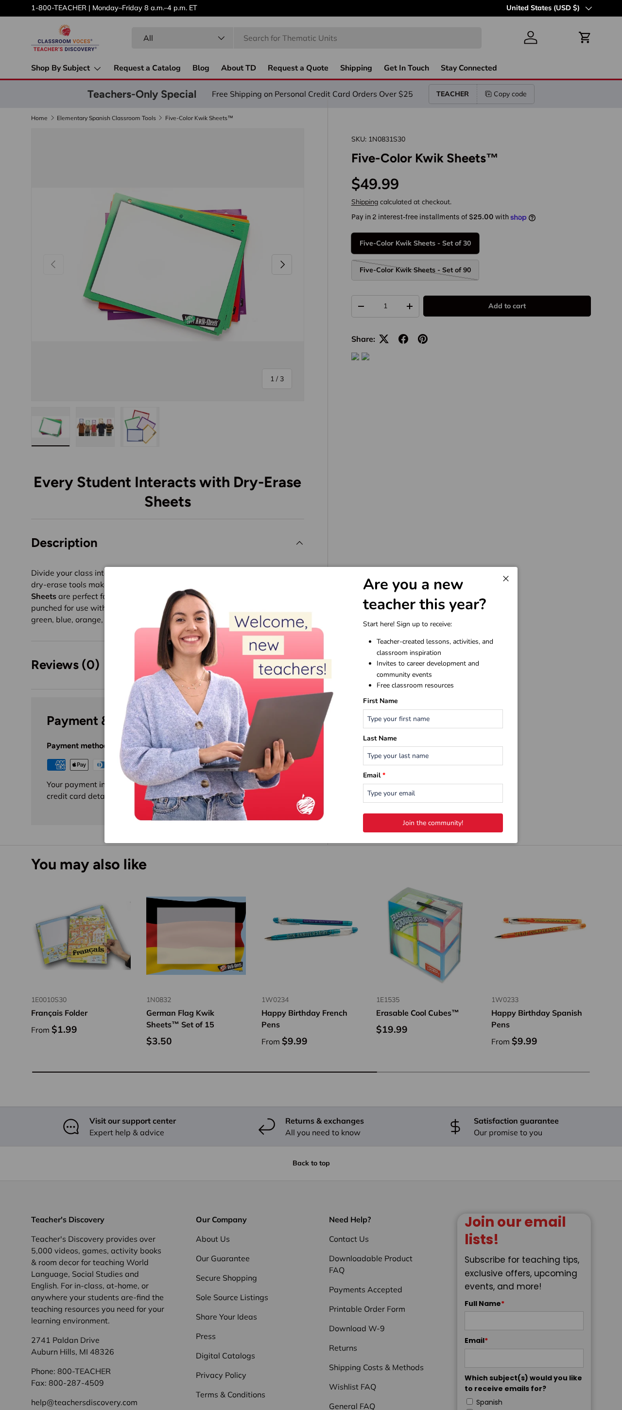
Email (374, 775)
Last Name (380, 738)
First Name (380, 700)
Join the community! (433, 823)
